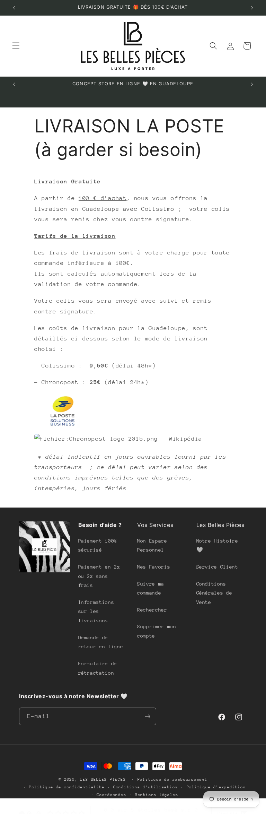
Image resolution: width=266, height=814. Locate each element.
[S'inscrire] (147, 717)
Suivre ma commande (150, 588)
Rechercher (152, 610)
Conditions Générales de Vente (214, 593)
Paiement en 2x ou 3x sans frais (99, 576)
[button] (16, 45)
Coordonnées (111, 795)
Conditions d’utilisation (145, 787)
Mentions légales (156, 795)
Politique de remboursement (172, 779)
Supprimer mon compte (156, 631)
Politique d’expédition (216, 787)
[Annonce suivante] (251, 7)
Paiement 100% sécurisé (97, 545)
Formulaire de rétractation (97, 668)
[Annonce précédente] (14, 7)
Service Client (217, 567)
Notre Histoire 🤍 (217, 545)
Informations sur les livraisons (96, 611)
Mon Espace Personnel (152, 545)
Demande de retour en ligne (100, 642)
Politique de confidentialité (67, 787)
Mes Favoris (153, 567)
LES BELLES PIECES (103, 779)
